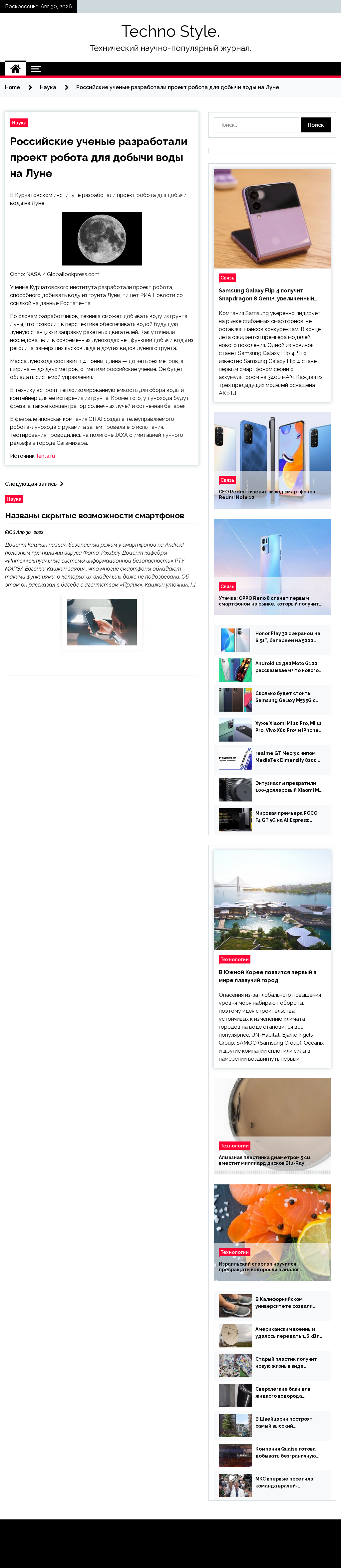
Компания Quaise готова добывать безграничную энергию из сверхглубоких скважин (287, 1453)
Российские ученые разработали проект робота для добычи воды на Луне (98, 157)
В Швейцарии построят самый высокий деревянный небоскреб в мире (286, 1423)
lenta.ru (46, 456)
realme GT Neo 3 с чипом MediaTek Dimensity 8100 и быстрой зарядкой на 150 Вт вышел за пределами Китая (288, 757)
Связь (227, 277)
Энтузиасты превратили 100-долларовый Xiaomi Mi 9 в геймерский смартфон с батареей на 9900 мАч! (287, 787)
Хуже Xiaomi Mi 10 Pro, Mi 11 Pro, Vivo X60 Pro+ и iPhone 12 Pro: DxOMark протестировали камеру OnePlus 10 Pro (288, 727)
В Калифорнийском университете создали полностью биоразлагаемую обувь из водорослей (284, 1303)
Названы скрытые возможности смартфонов (94, 515)
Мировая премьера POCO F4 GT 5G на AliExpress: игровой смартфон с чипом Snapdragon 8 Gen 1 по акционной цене (288, 817)
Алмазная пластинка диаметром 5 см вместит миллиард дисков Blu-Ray (264, 1160)
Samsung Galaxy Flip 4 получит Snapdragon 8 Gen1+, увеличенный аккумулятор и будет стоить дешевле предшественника (272, 295)
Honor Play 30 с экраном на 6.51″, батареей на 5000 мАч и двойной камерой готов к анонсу (287, 637)
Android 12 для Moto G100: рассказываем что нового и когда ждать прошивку (287, 667)
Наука (19, 122)
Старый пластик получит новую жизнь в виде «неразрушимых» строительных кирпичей (286, 1363)
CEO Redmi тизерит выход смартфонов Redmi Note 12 (267, 494)
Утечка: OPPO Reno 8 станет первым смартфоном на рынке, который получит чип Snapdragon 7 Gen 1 (269, 601)
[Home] (15, 69)
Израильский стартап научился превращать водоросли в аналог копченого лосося (259, 1267)
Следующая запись (31, 484)
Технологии (234, 959)
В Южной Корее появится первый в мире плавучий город (267, 976)
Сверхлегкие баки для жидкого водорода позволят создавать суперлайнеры (282, 1393)
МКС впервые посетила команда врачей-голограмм (284, 1482)
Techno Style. (170, 31)
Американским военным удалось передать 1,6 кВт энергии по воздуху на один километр (287, 1333)
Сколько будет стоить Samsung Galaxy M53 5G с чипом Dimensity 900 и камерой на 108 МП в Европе (285, 697)
